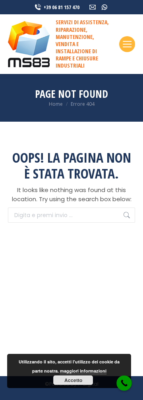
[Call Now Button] (124, 383)
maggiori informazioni (83, 371)
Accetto (73, 380)
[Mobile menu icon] (127, 44)
